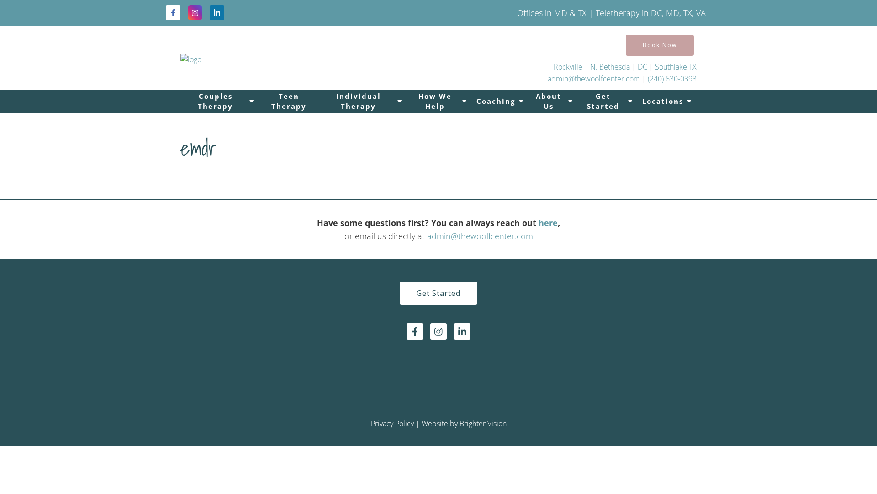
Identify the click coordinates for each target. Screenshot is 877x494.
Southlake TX (676, 67)
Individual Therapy (358, 101)
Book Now (660, 45)
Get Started (603, 101)
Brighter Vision (483, 424)
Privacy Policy (392, 424)
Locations (662, 101)
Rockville (568, 67)
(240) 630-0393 (672, 79)
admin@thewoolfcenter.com (594, 79)
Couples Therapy (215, 101)
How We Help (435, 101)
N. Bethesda (610, 67)
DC (643, 67)
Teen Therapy (288, 101)
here (548, 222)
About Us (548, 101)
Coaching (495, 101)
